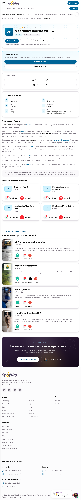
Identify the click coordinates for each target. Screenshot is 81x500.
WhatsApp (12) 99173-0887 (14, 471)
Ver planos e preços (40, 66)
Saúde (31, 410)
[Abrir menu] (4, 3)
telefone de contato (61, 140)
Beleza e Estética (52, 14)
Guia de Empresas (8, 14)
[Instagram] (4, 390)
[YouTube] (15, 390)
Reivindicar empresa (40, 61)
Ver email (27, 41)
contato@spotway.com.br (13, 474)
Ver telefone (13, 41)
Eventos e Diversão (8, 413)
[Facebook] (20, 390)
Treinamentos (33, 416)
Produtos (58, 401)
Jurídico (31, 401)
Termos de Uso (7, 445)
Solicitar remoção (42, 85)
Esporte (70, 14)
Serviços (32, 19)
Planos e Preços (7, 442)
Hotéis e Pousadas (8, 416)
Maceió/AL (10, 19)
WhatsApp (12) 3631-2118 (53, 471)
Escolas (62, 14)
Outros (39, 19)
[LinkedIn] (9, 390)
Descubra (20, 14)
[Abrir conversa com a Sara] (76, 495)
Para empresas (7, 429)
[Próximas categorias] (77, 14)
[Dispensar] (70, 492)
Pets (30, 407)
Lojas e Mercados (34, 404)
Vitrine (29, 14)
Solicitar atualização (42, 80)
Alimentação (39, 14)
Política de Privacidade (9, 448)
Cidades (5, 433)
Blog (3, 436)
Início (4, 19)
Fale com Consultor (54, 359)
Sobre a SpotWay (8, 439)
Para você (5, 426)
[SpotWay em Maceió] (13, 3)
